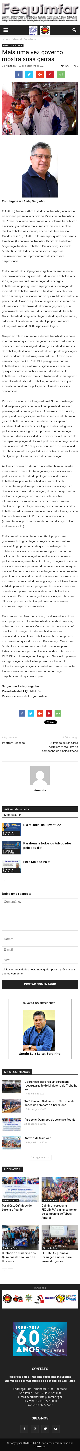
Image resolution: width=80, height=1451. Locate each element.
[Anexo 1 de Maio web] (11, 1142)
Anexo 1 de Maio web (37, 1138)
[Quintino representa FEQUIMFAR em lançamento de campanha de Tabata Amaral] (60, 1189)
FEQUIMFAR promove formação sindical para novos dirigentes (57, 1257)
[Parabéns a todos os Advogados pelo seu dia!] (11, 847)
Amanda (11, 65)
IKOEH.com (40, 1446)
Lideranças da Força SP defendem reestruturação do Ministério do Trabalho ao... (50, 1085)
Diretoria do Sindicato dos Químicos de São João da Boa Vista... (19, 1257)
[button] (74, 30)
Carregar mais (39, 1157)
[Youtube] (56, 1429)
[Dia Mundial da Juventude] (11, 829)
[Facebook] (24, 1429)
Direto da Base (10, 1200)
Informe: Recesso (13, 743)
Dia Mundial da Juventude (42, 825)
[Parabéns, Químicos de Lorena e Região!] (11, 1124)
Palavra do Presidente (12, 45)
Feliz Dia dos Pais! (36, 862)
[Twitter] (45, 1429)
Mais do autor (12, 814)
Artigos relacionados (17, 809)
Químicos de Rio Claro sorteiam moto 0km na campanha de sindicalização (60, 747)
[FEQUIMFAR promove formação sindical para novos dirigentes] (60, 1237)
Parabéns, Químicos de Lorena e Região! (50, 1119)
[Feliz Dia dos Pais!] (11, 866)
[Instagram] (35, 1429)
